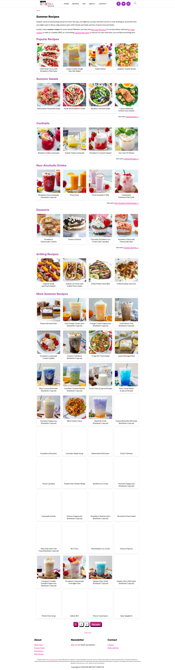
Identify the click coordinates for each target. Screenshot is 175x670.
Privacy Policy (39, 648)
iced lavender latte (81, 32)
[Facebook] (118, 4)
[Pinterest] (123, 4)
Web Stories (39, 654)
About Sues (38, 645)
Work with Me (113, 648)
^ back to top (87, 632)
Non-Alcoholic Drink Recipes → (126, 203)
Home (66, 4)
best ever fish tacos (98, 29)
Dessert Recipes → (131, 247)
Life (84, 4)
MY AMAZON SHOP (53, 659)
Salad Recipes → (132, 116)
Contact (103, 4)
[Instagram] (128, 4)
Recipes (75, 4)
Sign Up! (74, 645)
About (92, 4)
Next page (96, 624)
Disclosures (38, 651)
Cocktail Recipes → (131, 159)
